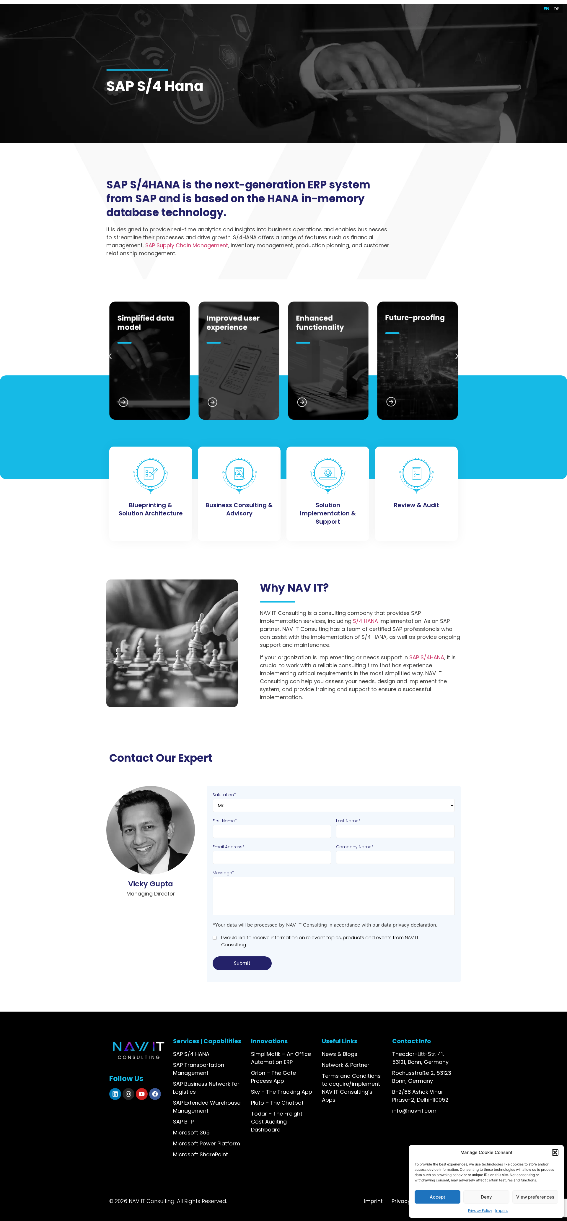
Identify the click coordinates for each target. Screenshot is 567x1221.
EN (546, 8)
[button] (555, 1152)
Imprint (501, 1210)
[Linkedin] (115, 1094)
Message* (223, 873)
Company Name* (355, 847)
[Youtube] (142, 1094)
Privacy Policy (480, 1210)
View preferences (535, 1197)
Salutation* (224, 795)
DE (556, 8)
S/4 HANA (365, 621)
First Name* (225, 821)
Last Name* (348, 821)
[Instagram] (128, 1094)
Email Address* (229, 847)
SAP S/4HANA (426, 657)
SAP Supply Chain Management (186, 245)
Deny (486, 1197)
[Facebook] (155, 1094)
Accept (437, 1197)
